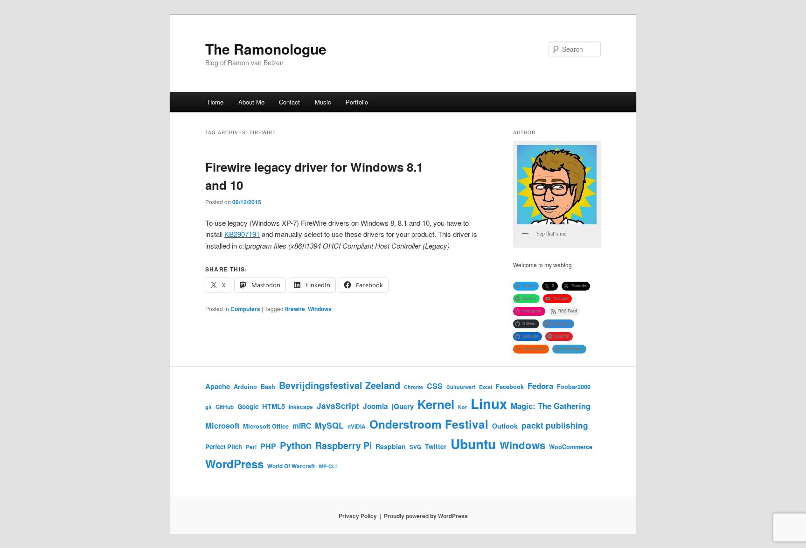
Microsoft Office (266, 426)
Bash (268, 386)
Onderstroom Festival (428, 424)
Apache (217, 386)
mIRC (301, 426)
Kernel (435, 404)
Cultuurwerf (460, 386)
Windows (320, 309)
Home (215, 101)
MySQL (329, 425)
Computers (245, 309)
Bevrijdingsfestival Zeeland (339, 385)
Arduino (245, 386)
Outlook (505, 425)
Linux (489, 403)
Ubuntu (473, 443)
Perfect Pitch (223, 446)
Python (296, 445)
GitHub (224, 407)
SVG (415, 447)
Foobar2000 (574, 386)
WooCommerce (570, 447)
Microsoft (222, 425)
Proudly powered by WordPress (426, 516)
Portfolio (357, 101)
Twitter (436, 446)
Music (323, 101)
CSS (435, 386)
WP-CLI (328, 466)
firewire (295, 309)
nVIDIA (356, 426)
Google (247, 406)
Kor (462, 406)
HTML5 (273, 406)
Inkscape (301, 407)
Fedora (540, 385)
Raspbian (390, 446)
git (208, 406)
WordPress (234, 464)
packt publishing (554, 425)
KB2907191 (242, 234)
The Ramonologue (266, 49)
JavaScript (338, 405)
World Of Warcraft (291, 466)
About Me (251, 101)
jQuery (403, 406)
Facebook (510, 386)
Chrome (413, 386)
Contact (289, 101)
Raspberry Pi (343, 445)
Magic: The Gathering (551, 405)
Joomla (375, 406)
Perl (251, 447)
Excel (485, 386)
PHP (268, 446)
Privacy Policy (358, 516)
